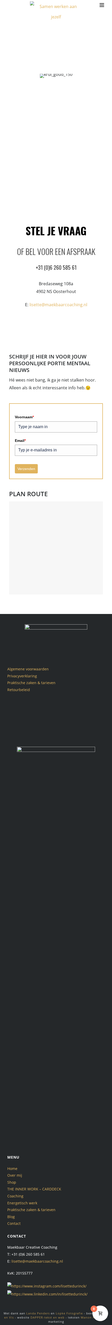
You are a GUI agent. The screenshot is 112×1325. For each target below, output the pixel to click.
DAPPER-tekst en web (47, 1317)
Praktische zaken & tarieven (31, 682)
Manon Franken (93, 1317)
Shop (11, 1182)
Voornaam (24, 417)
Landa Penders (38, 1313)
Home (12, 1168)
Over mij (14, 1175)
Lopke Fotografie (69, 1313)
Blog (11, 1216)
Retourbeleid (18, 689)
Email (20, 440)
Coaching (15, 1196)
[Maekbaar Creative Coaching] (56, 11)
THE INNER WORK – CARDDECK (34, 1189)
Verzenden (26, 469)
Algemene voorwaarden (28, 669)
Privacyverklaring (22, 676)
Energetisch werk (22, 1202)
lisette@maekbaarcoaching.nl (58, 305)
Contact (14, 1223)
